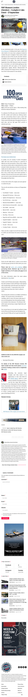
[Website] (24, 442)
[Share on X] (11, 694)
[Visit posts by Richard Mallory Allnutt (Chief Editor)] (2, 16)
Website (3, 507)
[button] (2, 1)
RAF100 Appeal (14, 378)
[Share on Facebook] (8, 694)
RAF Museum (19, 428)
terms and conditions (16, 267)
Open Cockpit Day (11, 428)
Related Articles (7, 81)
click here (24, 365)
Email (3, 501)
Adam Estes (11, 596)
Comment (4, 479)
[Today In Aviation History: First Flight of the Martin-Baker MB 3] (4, 580)
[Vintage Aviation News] (13, 1)
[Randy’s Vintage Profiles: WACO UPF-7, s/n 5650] (4, 594)
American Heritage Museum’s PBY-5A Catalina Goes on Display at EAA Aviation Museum (17, 587)
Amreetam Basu (12, 605)
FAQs (9, 278)
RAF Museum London (6, 431)
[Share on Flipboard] (19, 437)
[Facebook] (26, 442)
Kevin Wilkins (11, 590)
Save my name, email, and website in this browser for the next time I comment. (14, 514)
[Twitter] (21, 667)
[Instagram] (7, 571)
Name (3, 495)
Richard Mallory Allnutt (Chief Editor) (11, 15)
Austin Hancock (12, 582)
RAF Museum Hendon (16, 430)
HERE (5, 369)
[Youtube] (20, 571)
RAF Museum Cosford (6, 430)
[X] (20, 565)
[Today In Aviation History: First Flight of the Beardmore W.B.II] (4, 610)
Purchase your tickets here (10, 79)
